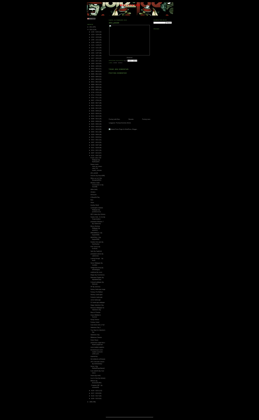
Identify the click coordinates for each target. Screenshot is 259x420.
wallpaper (130, 5)
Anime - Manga (118, 62)
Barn (92, 200)
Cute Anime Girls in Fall (97, 325)
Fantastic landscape (96, 297)
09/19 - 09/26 (95, 69)
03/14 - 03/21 (95, 140)
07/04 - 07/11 (95, 97)
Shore (92, 202)
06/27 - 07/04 (95, 100)
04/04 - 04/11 (95, 132)
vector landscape (96, 300)
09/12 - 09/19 (95, 71)
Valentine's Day (95, 335)
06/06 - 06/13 (95, 108)
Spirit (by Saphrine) (96, 251)
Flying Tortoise (95, 319)
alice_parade (94, 173)
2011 (91, 27)
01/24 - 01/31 (95, 390)
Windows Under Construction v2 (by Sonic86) (97, 184)
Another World (95, 205)
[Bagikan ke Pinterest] (136, 61)
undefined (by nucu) (96, 272)
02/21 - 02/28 (95, 147)
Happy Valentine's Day (97, 305)
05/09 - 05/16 (95, 118)
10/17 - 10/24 (95, 58)
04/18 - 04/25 (95, 126)
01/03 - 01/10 (95, 398)
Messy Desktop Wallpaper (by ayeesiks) (95, 228)
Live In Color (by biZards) (98, 378)
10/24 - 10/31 (95, 55)
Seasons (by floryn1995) (98, 175)
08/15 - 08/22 (95, 82)
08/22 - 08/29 (95, 79)
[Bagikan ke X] (132, 61)
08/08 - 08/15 (95, 84)
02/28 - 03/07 (95, 145)
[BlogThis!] (130, 61)
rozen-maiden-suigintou (97, 347)
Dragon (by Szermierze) (97, 275)
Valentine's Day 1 (96, 327)
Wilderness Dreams (96, 337)
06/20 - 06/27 (95, 103)
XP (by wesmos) (95, 286)
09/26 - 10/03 (95, 66)
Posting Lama (146, 119)
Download (129, 57)
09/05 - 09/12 (95, 74)
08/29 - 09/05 (95, 76)
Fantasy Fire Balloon (97, 292)
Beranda (131, 119)
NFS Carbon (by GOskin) (98, 214)
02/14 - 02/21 (95, 150)
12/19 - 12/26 (95, 34)
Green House (94, 340)
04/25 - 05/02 (95, 124)
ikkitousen (94, 194)
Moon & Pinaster (95, 312)
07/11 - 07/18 (95, 95)
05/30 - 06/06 (95, 111)
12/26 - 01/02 (95, 32)
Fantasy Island (95, 322)
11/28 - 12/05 (95, 42)
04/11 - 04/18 (95, 129)
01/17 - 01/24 (95, 393)
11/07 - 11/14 (95, 50)
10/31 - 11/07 (95, 53)
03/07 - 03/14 (95, 142)
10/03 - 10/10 (95, 63)
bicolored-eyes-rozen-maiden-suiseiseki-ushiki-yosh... (97, 352)
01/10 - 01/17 (95, 396)
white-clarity (94, 189)
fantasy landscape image (98, 289)
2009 (91, 402)
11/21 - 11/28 (95, 45)
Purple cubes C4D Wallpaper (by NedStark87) (96, 159)
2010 (91, 29)
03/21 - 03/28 (95, 137)
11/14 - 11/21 (95, 47)
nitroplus (93, 192)
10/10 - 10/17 (95, 61)
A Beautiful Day (95, 197)
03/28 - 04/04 (95, 134)
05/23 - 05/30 (95, 113)
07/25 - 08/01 (95, 90)
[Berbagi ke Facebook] (134, 61)
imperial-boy (94, 356)
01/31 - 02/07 (95, 155)
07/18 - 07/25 (95, 92)
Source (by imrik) (96, 375)
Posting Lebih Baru (114, 119)
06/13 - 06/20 (95, 105)
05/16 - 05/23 (95, 116)
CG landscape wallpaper (98, 302)
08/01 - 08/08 (95, 87)
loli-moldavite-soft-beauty (98, 359)
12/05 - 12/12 (95, 40)
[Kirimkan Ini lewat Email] (128, 61)
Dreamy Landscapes (97, 294)
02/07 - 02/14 (95, 153)
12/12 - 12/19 (95, 37)
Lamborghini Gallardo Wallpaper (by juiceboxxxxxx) (97, 209)
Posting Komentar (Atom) (123, 123)
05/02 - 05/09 (95, 121)
